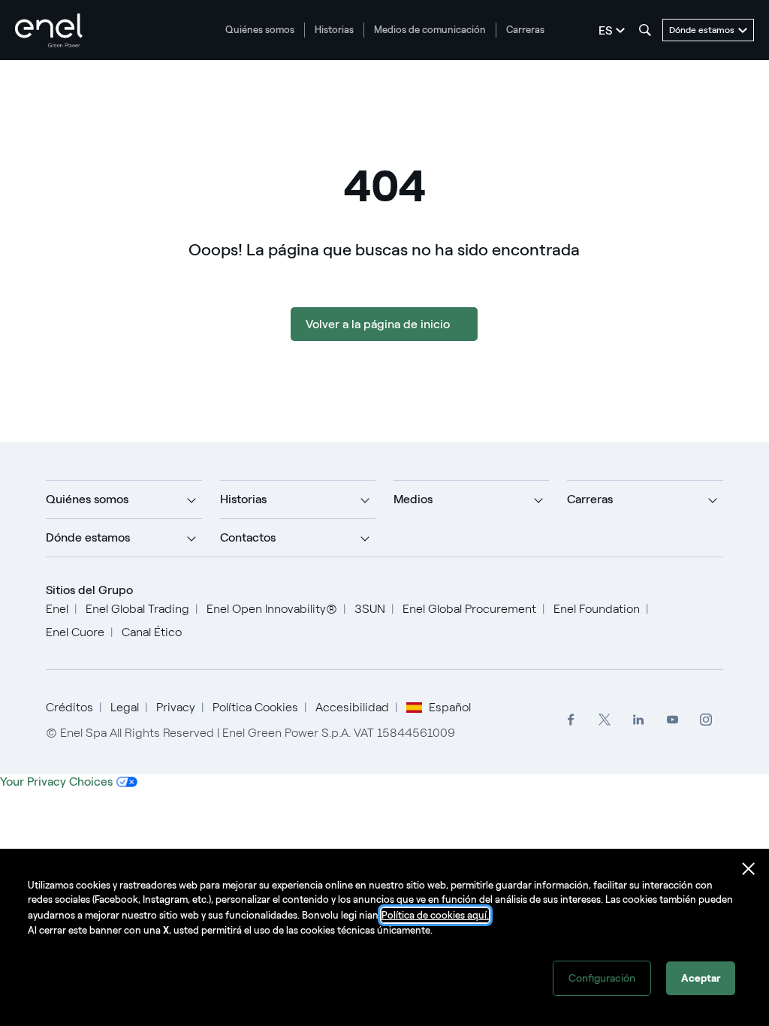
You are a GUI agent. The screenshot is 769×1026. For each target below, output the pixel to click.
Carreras (525, 29)
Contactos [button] (248, 537)
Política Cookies (255, 707)
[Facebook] (571, 720)
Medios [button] (413, 499)
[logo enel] (49, 30)
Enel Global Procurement (469, 609)
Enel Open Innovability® (272, 609)
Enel (57, 609)
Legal (124, 707)
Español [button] (450, 707)
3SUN (369, 609)
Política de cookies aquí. (435, 915)
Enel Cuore (75, 632)
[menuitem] (571, 720)
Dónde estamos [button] (88, 537)
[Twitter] (605, 720)
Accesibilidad (352, 707)
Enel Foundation (596, 609)
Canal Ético (152, 632)
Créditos (69, 707)
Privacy (175, 707)
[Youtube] (672, 720)
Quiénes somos (259, 29)
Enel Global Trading (137, 609)
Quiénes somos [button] (87, 499)
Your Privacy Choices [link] (56, 781)
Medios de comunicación (430, 29)
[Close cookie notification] (749, 869)
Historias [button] (243, 499)
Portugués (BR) (387, 675)
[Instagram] (706, 720)
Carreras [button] (590, 499)
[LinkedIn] (639, 720)
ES (605, 30)
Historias (334, 29)
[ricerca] (645, 30)
